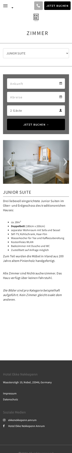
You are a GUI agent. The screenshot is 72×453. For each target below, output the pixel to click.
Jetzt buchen (34, 124)
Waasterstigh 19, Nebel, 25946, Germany (27, 382)
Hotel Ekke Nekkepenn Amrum (26, 426)
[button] (8, 162)
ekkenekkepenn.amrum (22, 420)
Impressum (10, 393)
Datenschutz (10, 399)
